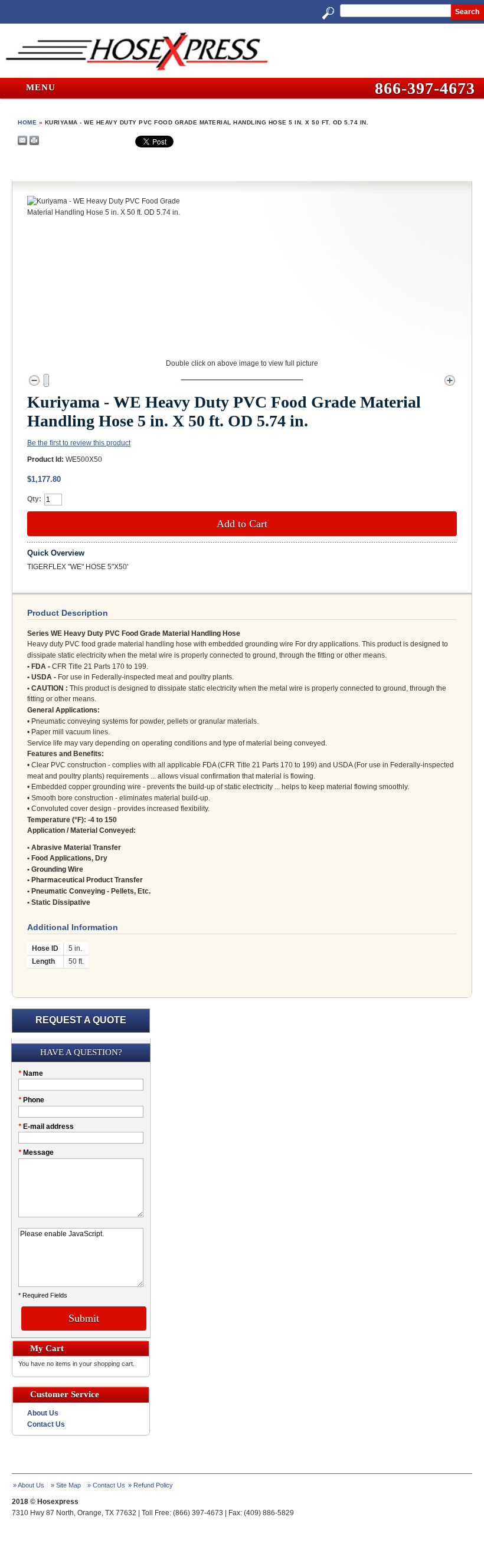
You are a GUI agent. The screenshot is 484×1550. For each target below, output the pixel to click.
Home (27, 122)
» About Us (28, 1485)
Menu (39, 88)
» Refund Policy (150, 1485)
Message (36, 1152)
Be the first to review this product (78, 443)
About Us (42, 1413)
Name (30, 1073)
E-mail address (46, 1126)
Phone (31, 1100)
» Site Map (66, 1485)
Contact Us (46, 1424)
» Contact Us (106, 1485)
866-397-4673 (425, 88)
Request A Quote (80, 1020)
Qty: (34, 499)
